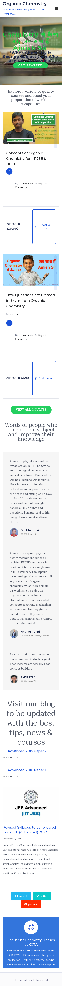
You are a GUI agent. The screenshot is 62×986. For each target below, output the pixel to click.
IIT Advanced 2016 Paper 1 (24, 770)
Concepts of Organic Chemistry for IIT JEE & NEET (26, 158)
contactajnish (26, 184)
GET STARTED (30, 65)
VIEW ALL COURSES (31, 409)
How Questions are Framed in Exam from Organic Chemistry (30, 300)
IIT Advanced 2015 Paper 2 (25, 751)
